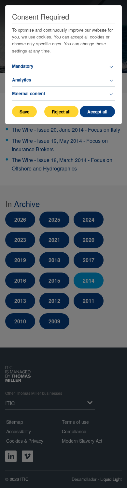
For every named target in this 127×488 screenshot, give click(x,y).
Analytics (21, 80)
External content (28, 93)
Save (24, 112)
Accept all (97, 112)
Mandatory (22, 66)
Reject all (61, 112)
